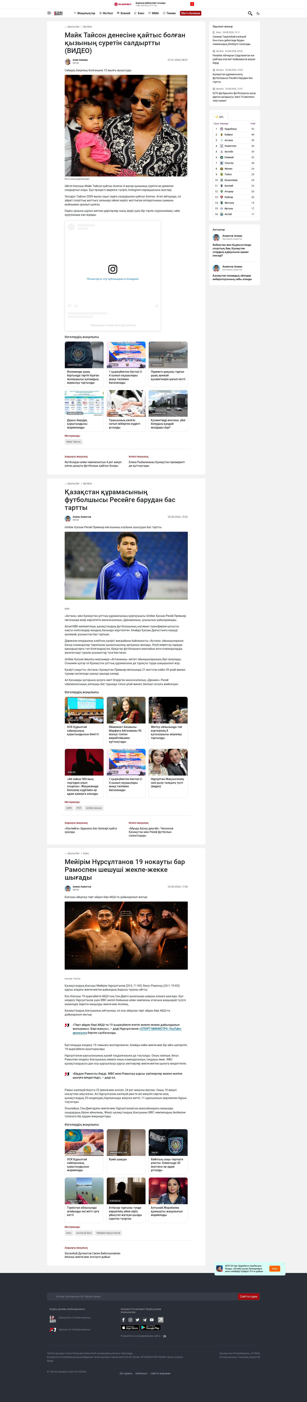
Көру (275, 1268)
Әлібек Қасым (94, 808)
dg (164, 1335)
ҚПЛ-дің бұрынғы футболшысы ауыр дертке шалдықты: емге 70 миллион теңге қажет (234, 97)
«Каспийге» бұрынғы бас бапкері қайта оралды (91, 830)
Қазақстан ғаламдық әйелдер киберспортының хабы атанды (232, 277)
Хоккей (125, 13)
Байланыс (141, 1373)
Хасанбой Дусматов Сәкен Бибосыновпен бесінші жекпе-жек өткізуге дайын (92, 1255)
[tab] (221, 116)
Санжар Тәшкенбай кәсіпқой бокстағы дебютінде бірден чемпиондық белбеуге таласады (232, 40)
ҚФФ (69, 808)
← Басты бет (72, 26)
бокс (68, 1233)
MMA (155, 13)
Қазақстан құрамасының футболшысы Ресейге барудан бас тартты (233, 78)
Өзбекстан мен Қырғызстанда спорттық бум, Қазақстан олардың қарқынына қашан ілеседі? (232, 250)
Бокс (141, 13)
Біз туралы (126, 1373)
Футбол (108, 13)
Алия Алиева (80, 59)
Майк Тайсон (73, 441)
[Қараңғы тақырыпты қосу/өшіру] (258, 13)
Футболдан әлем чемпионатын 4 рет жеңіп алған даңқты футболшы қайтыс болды (93, 463)
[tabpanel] (235, 169)
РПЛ (79, 808)
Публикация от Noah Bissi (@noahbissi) (113, 325)
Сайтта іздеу (248, 1296)
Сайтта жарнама (160, 1373)
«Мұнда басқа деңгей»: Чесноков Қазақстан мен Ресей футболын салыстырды (151, 832)
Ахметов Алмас (232, 235)
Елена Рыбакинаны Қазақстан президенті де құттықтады (157, 463)
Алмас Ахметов (82, 516)
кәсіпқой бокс (84, 1233)
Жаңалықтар (86, 13)
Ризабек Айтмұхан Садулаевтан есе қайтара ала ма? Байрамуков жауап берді (234, 59)
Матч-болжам (190, 13)
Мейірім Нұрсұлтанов (108, 1233)
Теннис (171, 13)
